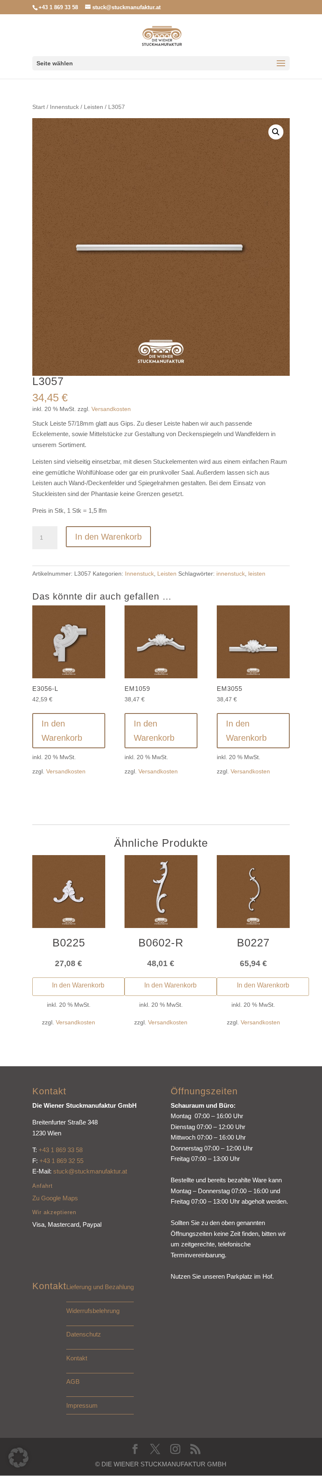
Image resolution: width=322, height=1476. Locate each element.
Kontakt (76, 1358)
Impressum (82, 1405)
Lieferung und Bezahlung (100, 1286)
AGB (73, 1381)
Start (38, 107)
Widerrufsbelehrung (92, 1310)
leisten (256, 573)
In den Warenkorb (108, 536)
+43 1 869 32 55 (61, 1160)
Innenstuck (64, 107)
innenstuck (230, 573)
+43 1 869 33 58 (61, 1149)
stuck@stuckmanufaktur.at (90, 1171)
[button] (275, 132)
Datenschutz (83, 1334)
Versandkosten (111, 409)
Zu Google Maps (55, 1198)
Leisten (93, 107)
